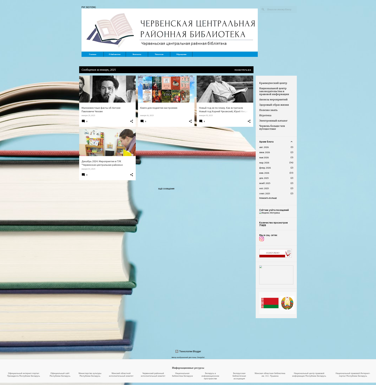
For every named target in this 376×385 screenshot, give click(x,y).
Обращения (181, 54)
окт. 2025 (264, 188)
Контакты (137, 54)
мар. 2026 (264, 162)
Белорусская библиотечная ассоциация (239, 376)
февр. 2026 (265, 167)
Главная (92, 54)
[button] (131, 121)
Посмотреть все (243, 70)
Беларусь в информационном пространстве (210, 376)
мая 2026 (264, 157)
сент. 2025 (264, 193)
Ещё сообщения (166, 189)
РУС (84, 7)
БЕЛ (88, 7)
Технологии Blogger (190, 351)
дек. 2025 (264, 178)
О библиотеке (115, 54)
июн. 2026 (264, 152)
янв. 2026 (264, 173)
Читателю (159, 54)
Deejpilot (201, 357)
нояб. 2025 (264, 183)
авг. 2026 (264, 147)
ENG (93, 7)
